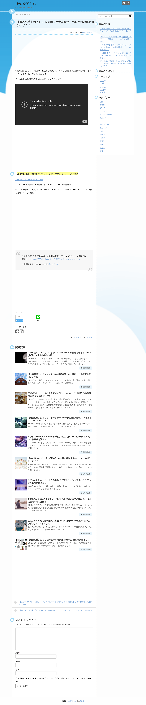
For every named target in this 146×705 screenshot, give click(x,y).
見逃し (102, 148)
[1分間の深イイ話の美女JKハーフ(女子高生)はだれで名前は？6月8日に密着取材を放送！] (21, 503)
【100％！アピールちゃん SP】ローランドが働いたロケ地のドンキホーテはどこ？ (116, 55)
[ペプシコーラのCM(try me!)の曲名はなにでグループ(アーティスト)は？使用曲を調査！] (21, 441)
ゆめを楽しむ (25, 3)
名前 (17, 653)
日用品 (102, 138)
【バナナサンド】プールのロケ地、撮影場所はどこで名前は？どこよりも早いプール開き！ (56, 610)
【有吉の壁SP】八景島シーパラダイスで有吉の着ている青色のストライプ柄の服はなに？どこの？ (56, 603)
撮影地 (89, 32)
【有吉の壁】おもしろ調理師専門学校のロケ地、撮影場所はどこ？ (59, 540)
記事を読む (87, 368)
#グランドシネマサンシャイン (68, 259)
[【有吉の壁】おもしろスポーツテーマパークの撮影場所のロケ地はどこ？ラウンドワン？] (21, 422)
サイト (18, 670)
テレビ (84, 32)
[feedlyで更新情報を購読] (124, 3)
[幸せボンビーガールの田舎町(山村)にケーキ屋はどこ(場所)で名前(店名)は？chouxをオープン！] (21, 398)
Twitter (102, 105)
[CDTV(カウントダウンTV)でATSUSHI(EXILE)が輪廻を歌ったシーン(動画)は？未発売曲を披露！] (21, 357)
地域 (102, 131)
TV (74, 337)
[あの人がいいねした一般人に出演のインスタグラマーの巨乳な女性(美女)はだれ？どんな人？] (21, 525)
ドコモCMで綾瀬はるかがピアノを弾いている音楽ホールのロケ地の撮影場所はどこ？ (116, 63)
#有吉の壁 (51, 259)
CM (101, 102)
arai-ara (88, 337)
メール (18, 661)
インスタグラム (106, 115)
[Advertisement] (54, 51)
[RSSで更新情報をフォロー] (128, 3)
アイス (102, 108)
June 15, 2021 (54, 264)
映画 (102, 141)
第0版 (82, 701)
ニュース (103, 128)
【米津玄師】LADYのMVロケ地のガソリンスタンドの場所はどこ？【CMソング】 (116, 31)
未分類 (102, 144)
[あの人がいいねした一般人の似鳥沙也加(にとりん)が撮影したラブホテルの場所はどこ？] (21, 484)
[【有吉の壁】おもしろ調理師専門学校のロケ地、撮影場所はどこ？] (21, 544)
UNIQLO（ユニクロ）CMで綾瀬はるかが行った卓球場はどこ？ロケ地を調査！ (116, 39)
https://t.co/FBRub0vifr (38, 259)
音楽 (102, 151)
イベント (103, 111)
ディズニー (104, 125)
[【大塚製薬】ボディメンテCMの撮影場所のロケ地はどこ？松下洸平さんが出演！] (21, 379)
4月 (103, 83)
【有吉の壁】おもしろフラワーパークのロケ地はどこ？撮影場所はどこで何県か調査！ (115, 47)
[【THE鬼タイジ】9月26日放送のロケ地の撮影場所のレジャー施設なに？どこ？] (21, 463)
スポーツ (103, 118)
